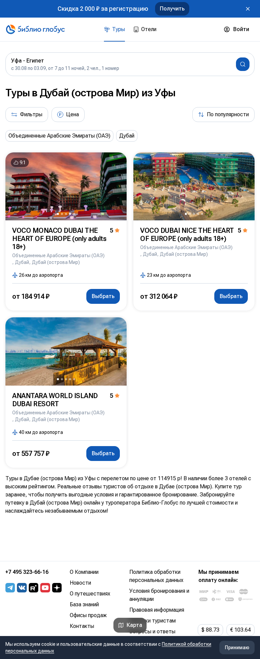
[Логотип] (35, 29)
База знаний (84, 604)
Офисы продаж (88, 615)
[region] (130, 136)
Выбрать (103, 296)
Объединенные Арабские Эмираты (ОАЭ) (59, 135)
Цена (72, 114)
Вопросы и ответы (152, 631)
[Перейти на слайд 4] (70, 214)
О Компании (84, 572)
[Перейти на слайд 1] (58, 214)
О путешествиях (90, 593)
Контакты (82, 626)
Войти (241, 29)
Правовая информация (156, 610)
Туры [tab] (118, 29)
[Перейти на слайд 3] (66, 214)
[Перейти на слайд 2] (62, 214)
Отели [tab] (148, 29)
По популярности (228, 114)
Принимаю (237, 647)
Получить (172, 8)
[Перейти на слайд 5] (74, 214)
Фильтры (31, 114)
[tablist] (130, 29)
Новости (80, 583)
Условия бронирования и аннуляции (159, 595)
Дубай (126, 135)
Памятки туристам (152, 620)
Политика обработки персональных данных (156, 576)
